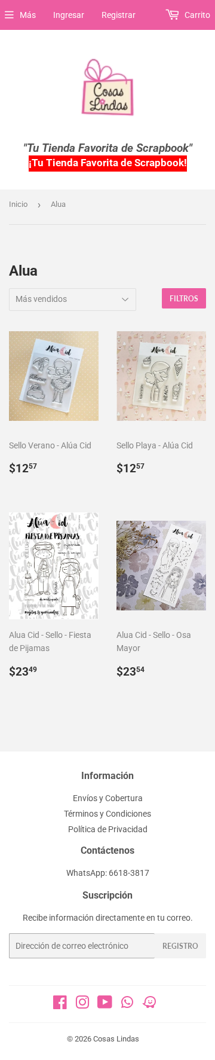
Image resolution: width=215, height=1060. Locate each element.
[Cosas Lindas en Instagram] (82, 1005)
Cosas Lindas (116, 1038)
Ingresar (68, 15)
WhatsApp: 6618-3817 (107, 873)
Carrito (196, 15)
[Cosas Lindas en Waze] (149, 1006)
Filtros (184, 298)
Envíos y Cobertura (108, 798)
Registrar (119, 15)
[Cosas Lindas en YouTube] (104, 1005)
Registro (180, 946)
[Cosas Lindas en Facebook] (60, 1005)
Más (28, 15)
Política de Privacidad (108, 829)
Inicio (18, 204)
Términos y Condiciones (107, 813)
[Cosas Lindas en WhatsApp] (127, 1006)
